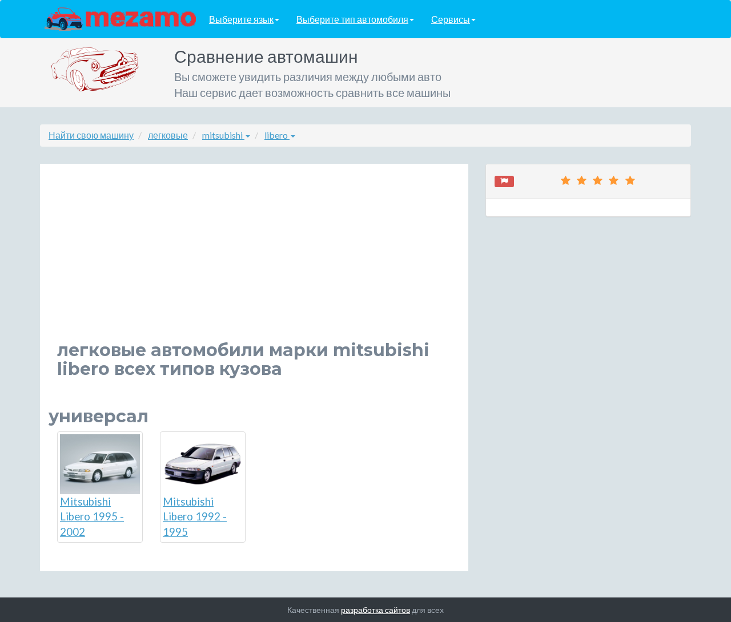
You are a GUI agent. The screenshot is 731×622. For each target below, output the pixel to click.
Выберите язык (241, 19)
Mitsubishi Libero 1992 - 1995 (195, 516)
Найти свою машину (91, 135)
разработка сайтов (375, 610)
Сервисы (450, 19)
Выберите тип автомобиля (352, 19)
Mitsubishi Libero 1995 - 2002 (92, 516)
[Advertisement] (254, 261)
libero (277, 135)
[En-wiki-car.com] (120, 18)
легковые (168, 135)
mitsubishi (223, 135)
